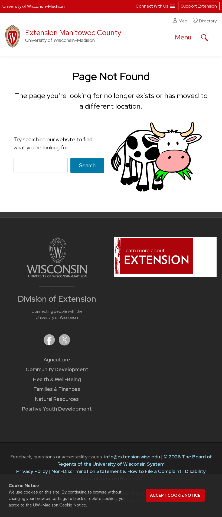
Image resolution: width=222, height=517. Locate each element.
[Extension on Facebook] (50, 343)
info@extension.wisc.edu (132, 457)
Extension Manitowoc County (73, 32)
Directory (208, 21)
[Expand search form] (204, 37)
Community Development (57, 369)
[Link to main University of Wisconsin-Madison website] (57, 275)
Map (183, 21)
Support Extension (199, 6)
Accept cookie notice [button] (175, 495)
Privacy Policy (32, 471)
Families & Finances (57, 389)
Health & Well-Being (57, 379)
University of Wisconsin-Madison (33, 6)
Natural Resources (57, 399)
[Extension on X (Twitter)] (64, 343)
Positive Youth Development (57, 408)
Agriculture (57, 359)
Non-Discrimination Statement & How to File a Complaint (116, 471)
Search (87, 165)
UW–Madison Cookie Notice (59, 505)
